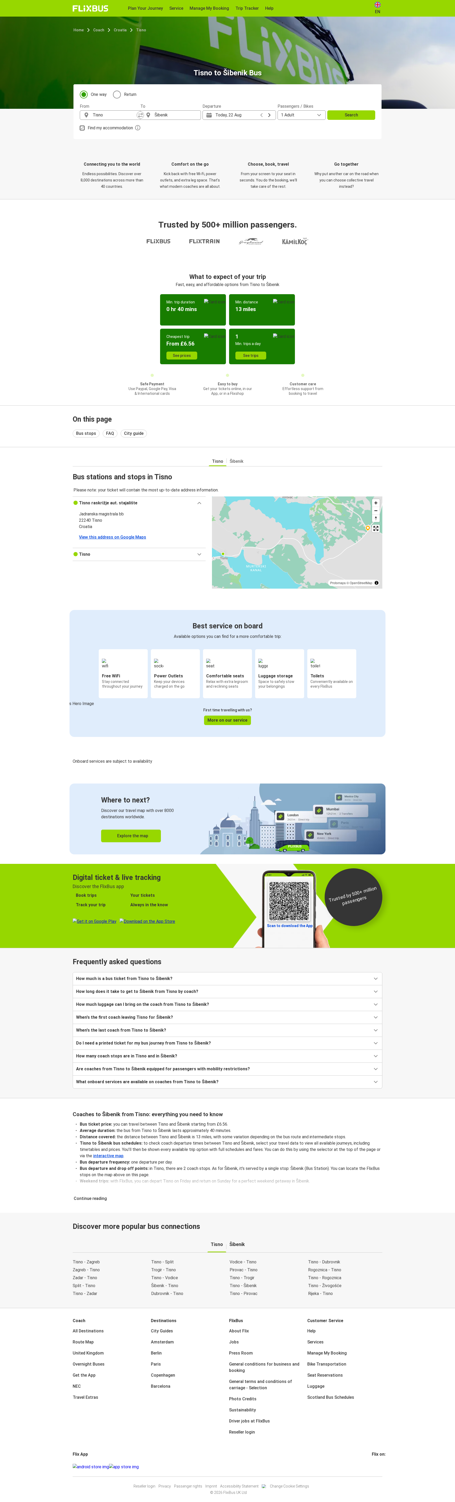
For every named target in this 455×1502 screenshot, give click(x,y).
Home (78, 30)
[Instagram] (374, 1466)
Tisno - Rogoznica (324, 1277)
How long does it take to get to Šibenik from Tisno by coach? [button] (137, 991)
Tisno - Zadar (85, 1293)
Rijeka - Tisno (320, 1293)
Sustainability (242, 1409)
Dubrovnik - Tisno (167, 1293)
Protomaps (338, 582)
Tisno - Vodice (164, 1277)
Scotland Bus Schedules (330, 1397)
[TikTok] (380, 1466)
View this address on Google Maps (112, 537)
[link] (227, 819)
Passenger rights (188, 1486)
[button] (139, 503)
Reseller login (242, 1432)
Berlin (156, 1353)
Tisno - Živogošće (325, 1285)
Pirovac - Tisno (244, 1269)
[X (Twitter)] (379, 1466)
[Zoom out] (376, 510)
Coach (98, 30)
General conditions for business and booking (264, 1367)
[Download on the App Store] (124, 1467)
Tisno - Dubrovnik (324, 1261)
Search (351, 114)
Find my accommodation (110, 127)
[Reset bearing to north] (376, 518)
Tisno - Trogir (242, 1277)
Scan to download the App (290, 926)
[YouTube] (376, 1466)
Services (315, 1342)
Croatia (120, 30)
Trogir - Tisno (163, 1269)
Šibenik (236, 461)
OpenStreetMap (361, 582)
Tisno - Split (162, 1261)
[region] (297, 542)
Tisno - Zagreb (86, 1261)
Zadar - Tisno (85, 1277)
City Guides (162, 1330)
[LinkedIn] (377, 1466)
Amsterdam (162, 1342)
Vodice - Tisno (243, 1261)
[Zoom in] (376, 503)
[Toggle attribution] (376, 583)
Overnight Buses (89, 1364)
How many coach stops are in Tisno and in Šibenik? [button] (126, 1055)
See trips (251, 355)
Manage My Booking (327, 1353)
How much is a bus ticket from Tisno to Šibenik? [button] (124, 978)
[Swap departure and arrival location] (140, 115)
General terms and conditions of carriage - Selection (260, 1384)
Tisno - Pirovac (244, 1293)
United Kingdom (88, 1353)
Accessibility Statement (239, 1486)
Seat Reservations (325, 1375)
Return (130, 94)
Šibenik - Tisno (164, 1285)
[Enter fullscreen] (376, 528)
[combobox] (115, 115)
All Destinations (88, 1330)
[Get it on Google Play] (91, 1467)
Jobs (234, 1342)
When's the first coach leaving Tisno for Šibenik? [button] (124, 1017)
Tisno (141, 30)
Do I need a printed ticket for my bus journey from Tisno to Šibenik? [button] (143, 1043)
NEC (77, 1386)
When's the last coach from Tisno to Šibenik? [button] (121, 1030)
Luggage (315, 1386)
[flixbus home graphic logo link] (90, 8)
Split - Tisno (84, 1285)
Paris (156, 1364)
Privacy (165, 1486)
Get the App (84, 1375)
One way (99, 94)
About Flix (239, 1330)
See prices (182, 355)
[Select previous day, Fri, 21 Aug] (261, 115)
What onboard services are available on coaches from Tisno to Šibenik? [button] (147, 1081)
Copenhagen (163, 1375)
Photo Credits (242, 1398)
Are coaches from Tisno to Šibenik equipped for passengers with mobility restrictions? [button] (163, 1068)
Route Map (83, 1342)
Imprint (211, 1486)
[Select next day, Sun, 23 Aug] (269, 115)
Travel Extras (85, 1397)
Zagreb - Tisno (86, 1269)
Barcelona (160, 1386)
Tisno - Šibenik (243, 1285)
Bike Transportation (326, 1364)
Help (311, 1330)
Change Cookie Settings (289, 1486)
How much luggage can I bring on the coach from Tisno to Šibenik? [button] (142, 1004)
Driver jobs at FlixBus (249, 1421)
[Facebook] (372, 1466)
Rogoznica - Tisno (324, 1269)
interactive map (108, 1155)
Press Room (241, 1353)
